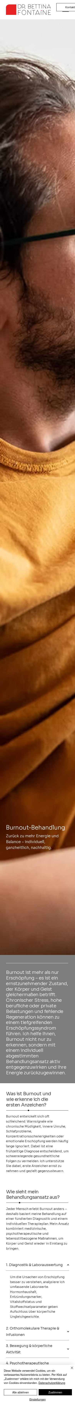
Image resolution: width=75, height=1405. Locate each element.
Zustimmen (55, 1392)
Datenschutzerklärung (51, 1383)
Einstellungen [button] (37, 1399)
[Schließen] (69, 1370)
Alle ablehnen (20, 1392)
